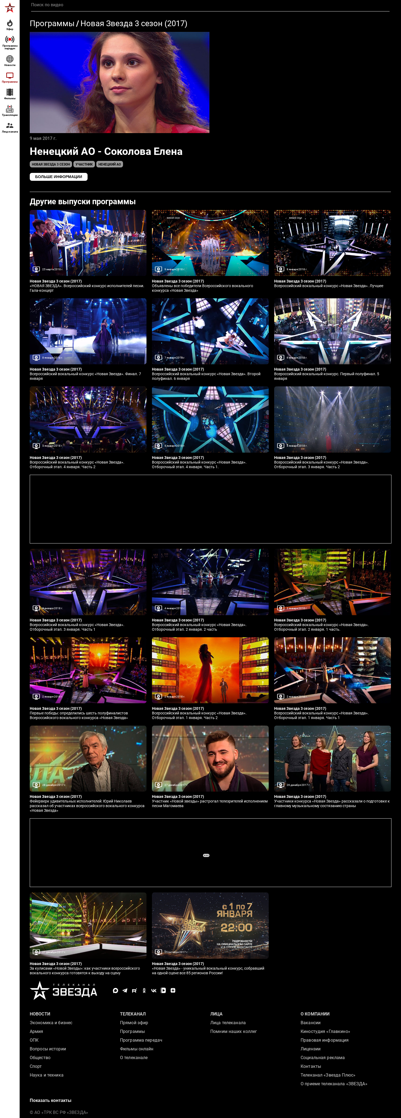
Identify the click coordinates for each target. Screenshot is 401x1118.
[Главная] (10, 7)
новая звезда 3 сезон (51, 164)
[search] (210, 4)
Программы (52, 24)
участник (84, 164)
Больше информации (58, 177)
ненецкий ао (109, 164)
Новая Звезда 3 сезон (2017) (133, 24)
